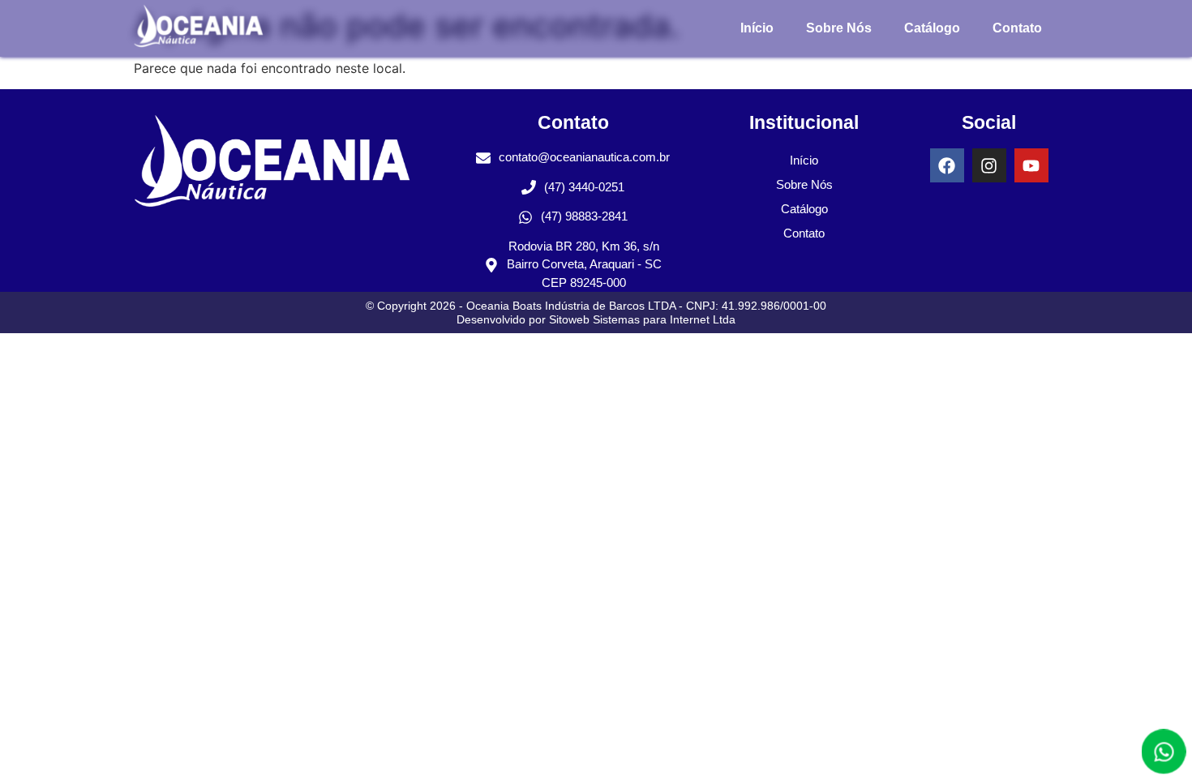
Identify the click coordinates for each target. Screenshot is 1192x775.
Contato (1017, 28)
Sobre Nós (839, 28)
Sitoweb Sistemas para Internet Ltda (642, 319)
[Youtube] (1031, 165)
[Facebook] (947, 165)
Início (757, 28)
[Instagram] (989, 165)
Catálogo (932, 28)
